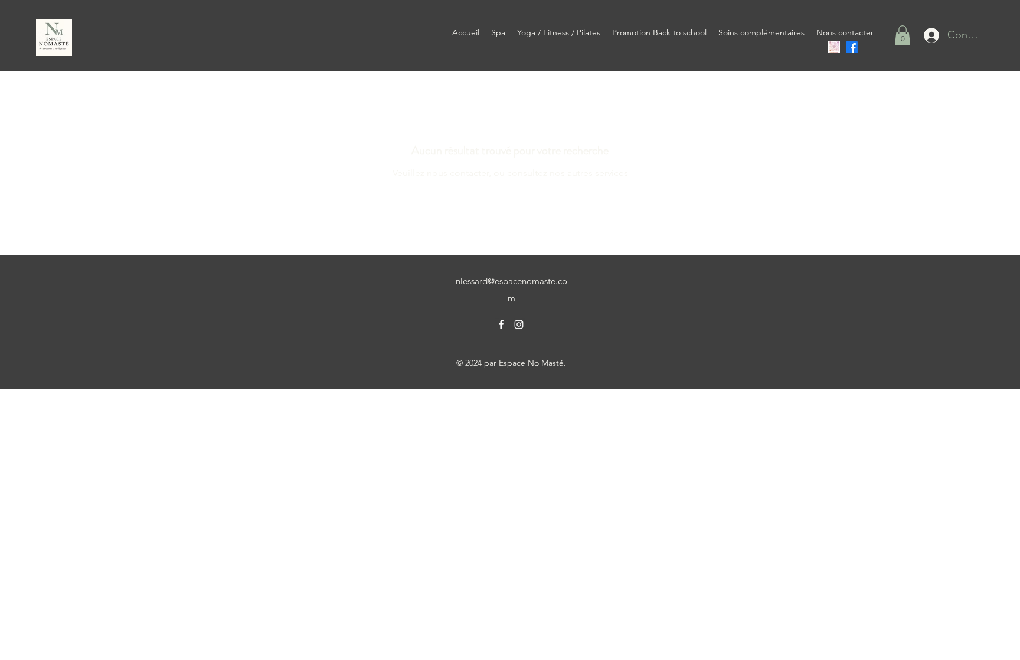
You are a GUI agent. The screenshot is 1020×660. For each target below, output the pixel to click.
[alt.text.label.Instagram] (519, 324)
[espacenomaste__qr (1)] (834, 47)
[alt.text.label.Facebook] (852, 47)
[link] (902, 35)
